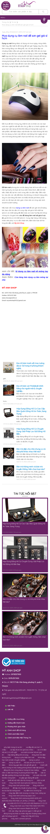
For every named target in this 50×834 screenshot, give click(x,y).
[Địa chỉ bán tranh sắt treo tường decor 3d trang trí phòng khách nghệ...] (8, 369)
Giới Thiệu (11, 706)
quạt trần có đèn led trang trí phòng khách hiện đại (24, 771)
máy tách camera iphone (21, 819)
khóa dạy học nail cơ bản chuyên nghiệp (23, 758)
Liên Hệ (10, 709)
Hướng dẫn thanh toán (16, 723)
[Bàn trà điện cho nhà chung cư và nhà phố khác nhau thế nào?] (8, 455)
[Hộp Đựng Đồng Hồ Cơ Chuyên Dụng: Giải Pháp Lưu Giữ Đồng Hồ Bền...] (8, 434)
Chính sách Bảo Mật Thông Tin (19, 738)
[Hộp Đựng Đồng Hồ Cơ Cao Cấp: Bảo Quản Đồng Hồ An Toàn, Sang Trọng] (8, 414)
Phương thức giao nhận (16, 726)
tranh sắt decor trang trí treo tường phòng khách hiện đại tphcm (24, 766)
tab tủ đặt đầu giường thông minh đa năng (23, 774)
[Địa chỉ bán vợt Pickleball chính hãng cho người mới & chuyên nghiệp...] (8, 392)
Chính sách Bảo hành (16, 734)
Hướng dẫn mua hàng (16, 719)
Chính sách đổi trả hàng (17, 730)
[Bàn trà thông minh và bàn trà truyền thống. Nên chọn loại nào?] (8, 472)
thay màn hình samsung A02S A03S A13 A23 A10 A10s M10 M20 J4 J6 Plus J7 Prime (22, 799)
